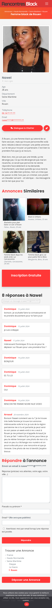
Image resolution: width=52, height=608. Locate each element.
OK (26, 604)
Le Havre (13, 567)
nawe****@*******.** (13, 120)
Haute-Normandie (21, 11)
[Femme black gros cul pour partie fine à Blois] (38, 241)
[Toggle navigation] (46, 3)
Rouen (45, 11)
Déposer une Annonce (26, 580)
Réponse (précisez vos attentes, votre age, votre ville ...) (25, 473)
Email (16, 517)
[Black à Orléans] (38, 206)
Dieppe (12, 564)
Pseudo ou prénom (12, 506)
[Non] (49, 599)
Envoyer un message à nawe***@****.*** (21, 301)
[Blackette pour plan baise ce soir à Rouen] (14, 209)
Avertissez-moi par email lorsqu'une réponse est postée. (25, 530)
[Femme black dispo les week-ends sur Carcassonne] (14, 241)
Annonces (8, 11)
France (10, 555)
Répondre (26, 540)
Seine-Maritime (35, 11)
